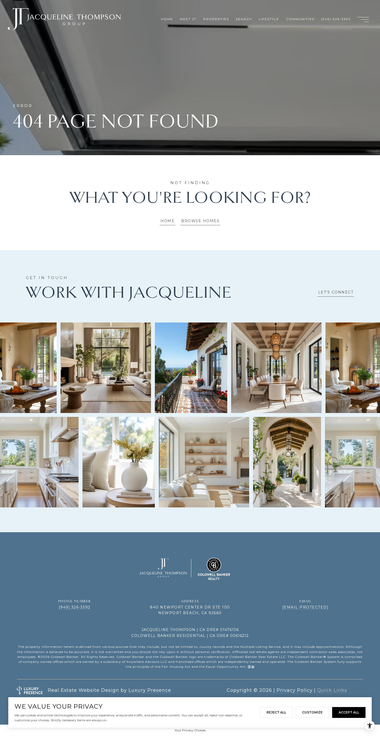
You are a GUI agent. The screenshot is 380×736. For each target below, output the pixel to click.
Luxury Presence (149, 690)
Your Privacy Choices (190, 730)
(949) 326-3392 (74, 607)
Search (244, 19)
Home (167, 221)
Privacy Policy (295, 690)
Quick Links (332, 690)
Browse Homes (200, 221)
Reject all (276, 712)
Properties (216, 19)
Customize (312, 712)
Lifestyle (269, 19)
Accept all (349, 712)
